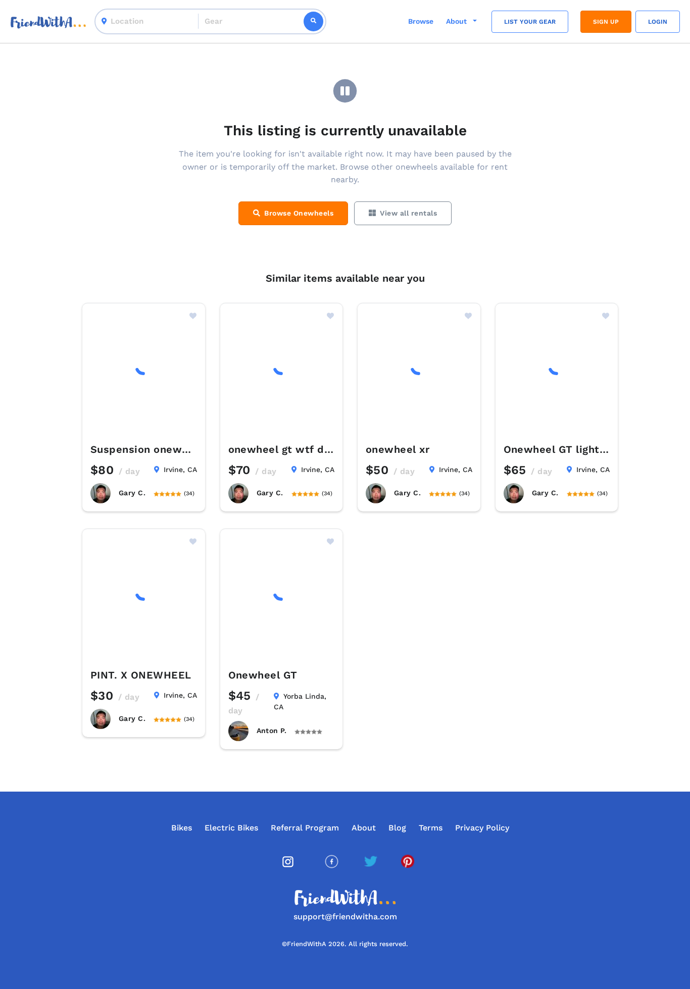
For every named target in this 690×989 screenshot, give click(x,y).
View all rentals (408, 213)
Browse (420, 21)
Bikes (181, 827)
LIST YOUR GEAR (530, 21)
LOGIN (657, 21)
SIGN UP (606, 21)
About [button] (457, 21)
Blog (397, 827)
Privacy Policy (482, 827)
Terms (430, 827)
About (364, 827)
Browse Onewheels (298, 213)
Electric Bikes (231, 827)
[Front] (48, 21)
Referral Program (305, 827)
